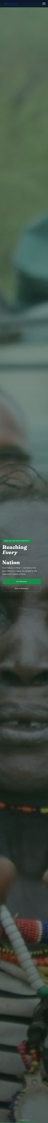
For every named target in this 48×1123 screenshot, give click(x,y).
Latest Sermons (21, 581)
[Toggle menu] (44, 3)
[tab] (19, 1120)
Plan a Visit (21, 588)
